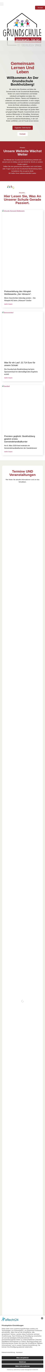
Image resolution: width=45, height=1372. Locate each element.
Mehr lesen (8, 304)
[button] (1, 4)
